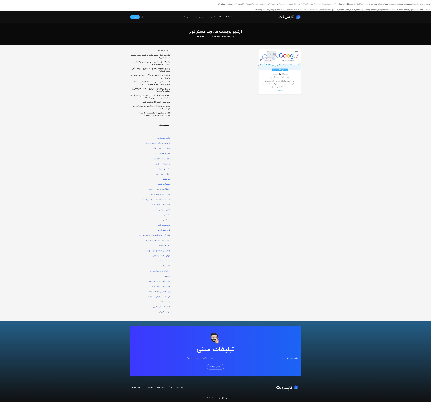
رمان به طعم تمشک (163, 153)
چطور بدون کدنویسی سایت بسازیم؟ (200, 358)
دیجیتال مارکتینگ (281, 70)
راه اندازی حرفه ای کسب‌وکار (159, 271)
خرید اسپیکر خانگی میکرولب (159, 296)
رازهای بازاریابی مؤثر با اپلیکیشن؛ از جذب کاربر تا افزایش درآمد (151, 107)
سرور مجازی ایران (163, 312)
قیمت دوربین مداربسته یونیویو (158, 240)
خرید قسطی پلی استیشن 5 (159, 291)
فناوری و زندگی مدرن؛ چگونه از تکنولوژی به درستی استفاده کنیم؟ (150, 56)
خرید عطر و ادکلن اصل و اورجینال (157, 143)
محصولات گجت (164, 184)
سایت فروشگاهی (163, 138)
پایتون (167, 276)
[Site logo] (288, 17)
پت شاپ (166, 215)
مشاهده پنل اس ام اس (289, 358)
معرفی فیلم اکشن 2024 (161, 148)
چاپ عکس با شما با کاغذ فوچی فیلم (156, 102)
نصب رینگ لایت (164, 225)
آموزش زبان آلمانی (163, 174)
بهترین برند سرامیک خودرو (160, 194)
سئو (274, 70)
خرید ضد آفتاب (164, 302)
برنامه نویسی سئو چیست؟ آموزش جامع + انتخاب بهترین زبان (150, 76)
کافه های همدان (164, 245)
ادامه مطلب (279, 91)
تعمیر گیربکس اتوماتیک (161, 209)
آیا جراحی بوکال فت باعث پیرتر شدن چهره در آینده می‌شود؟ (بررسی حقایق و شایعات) (150, 96)
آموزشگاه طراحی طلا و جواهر (159, 189)
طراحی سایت (165, 266)
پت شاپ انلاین (164, 169)
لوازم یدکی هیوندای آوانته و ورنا (158, 250)
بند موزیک (166, 179)
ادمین (279, 77)
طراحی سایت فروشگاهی (161, 204)
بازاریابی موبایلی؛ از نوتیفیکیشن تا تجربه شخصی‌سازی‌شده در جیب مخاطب (154, 114)
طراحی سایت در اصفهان (161, 255)
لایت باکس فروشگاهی (161, 307)
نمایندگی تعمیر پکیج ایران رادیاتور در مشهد (154, 235)
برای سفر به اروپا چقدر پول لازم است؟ (156, 199)
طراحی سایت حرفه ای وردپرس (159, 281)
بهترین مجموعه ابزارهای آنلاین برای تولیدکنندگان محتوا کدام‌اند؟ (151, 69)
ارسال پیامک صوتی (163, 163)
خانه (233, 36)
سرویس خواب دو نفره (161, 158)
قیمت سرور (165, 220)
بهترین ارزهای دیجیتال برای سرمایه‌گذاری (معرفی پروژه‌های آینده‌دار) (151, 89)
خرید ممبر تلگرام (164, 261)
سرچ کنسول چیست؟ (280, 74)
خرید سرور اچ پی (163, 230)
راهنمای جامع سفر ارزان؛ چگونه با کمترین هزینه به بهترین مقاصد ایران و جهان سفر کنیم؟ (151, 83)
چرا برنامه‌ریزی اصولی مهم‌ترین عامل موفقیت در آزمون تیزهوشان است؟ (151, 63)
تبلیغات (134, 17)
